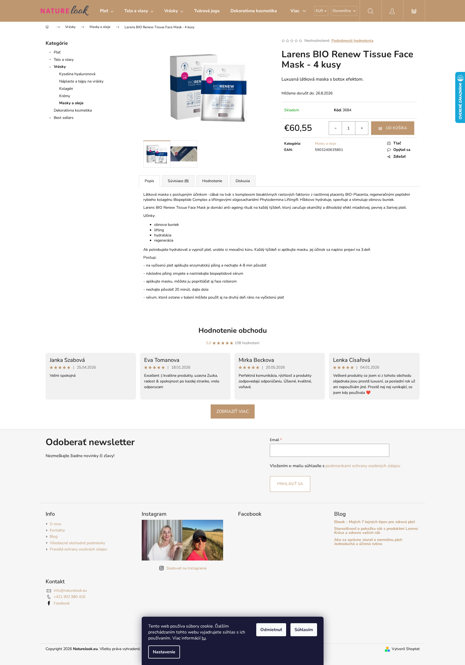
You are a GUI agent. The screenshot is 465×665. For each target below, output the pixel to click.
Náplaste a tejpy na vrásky (81, 81)
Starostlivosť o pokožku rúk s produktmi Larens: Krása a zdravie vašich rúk (376, 531)
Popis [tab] (149, 180)
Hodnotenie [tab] (212, 180)
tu (204, 638)
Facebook (62, 603)
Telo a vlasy (64, 59)
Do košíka (396, 128)
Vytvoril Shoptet (406, 648)
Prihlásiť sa (290, 483)
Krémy (64, 96)
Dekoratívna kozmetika (73, 110)
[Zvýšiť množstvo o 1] (361, 128)
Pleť (57, 52)
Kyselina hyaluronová (77, 74)
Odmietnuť (271, 630)
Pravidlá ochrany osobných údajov (78, 549)
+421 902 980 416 (69, 596)
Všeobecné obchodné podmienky (77, 543)
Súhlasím (304, 630)
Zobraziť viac (232, 411)
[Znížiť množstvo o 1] (335, 128)
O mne (55, 524)
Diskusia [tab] (243, 180)
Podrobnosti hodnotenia (352, 40)
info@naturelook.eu (70, 590)
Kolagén (66, 88)
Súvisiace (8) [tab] (178, 180)
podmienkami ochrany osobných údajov (362, 465)
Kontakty (57, 530)
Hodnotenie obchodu (232, 330)
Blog (54, 536)
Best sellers (64, 117)
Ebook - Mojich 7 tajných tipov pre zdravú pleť (374, 522)
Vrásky (60, 66)
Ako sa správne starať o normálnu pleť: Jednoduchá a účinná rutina (368, 542)
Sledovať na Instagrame (186, 568)
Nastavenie (164, 652)
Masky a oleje (71, 103)
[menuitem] (106, 11)
